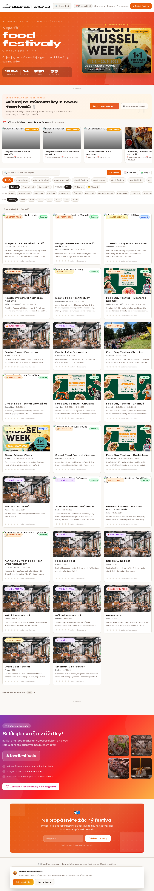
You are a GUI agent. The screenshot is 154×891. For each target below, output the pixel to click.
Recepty (111, 6)
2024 (40, 199)
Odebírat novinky (98, 838)
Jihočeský (38, 193)
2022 (58, 199)
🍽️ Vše (7, 180)
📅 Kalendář (130, 172)
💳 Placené (93, 187)
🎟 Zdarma (78, 187)
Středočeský (24, 193)
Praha (11, 193)
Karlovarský (64, 193)
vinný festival (117, 180)
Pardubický (122, 193)
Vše (68, 187)
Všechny (12, 199)
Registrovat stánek (104, 106)
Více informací (86, 875)
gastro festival (61, 180)
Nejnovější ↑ (44, 187)
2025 (31, 199)
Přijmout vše (23, 882)
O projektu (99, 6)
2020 (75, 199)
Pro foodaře (123, 6)
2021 (67, 199)
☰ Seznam (114, 172)
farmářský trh (136, 180)
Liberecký (89, 193)
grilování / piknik (41, 180)
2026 (22, 199)
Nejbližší (14, 187)
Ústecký (77, 193)
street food (22, 180)
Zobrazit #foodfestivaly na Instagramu (33, 786)
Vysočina (135, 193)
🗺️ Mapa (145, 172)
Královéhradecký (105, 193)
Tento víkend (28, 187)
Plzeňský (51, 193)
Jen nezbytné (44, 882)
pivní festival (99, 180)
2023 (49, 199)
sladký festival (81, 180)
